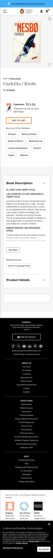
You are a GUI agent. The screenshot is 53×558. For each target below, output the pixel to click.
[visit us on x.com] (19, 346)
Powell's (37, 148)
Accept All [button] (44, 549)
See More (13, 249)
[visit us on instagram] (41, 346)
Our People (26, 370)
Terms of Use (26, 426)
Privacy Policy (26, 429)
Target (11, 155)
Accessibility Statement (27, 385)
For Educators (26, 471)
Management (26, 377)
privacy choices (22, 543)
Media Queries (26, 408)
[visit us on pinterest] (35, 346)
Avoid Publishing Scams (26, 444)
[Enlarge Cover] (49, 64)
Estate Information (26, 481)
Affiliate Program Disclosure (26, 440)
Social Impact (26, 381)
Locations (26, 374)
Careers (26, 388)
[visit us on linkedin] (30, 346)
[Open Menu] (5, 11)
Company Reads (26, 415)
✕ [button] (49, 524)
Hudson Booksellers (18, 148)
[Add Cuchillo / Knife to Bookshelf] (49, 18)
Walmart (24, 155)
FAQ (26, 463)
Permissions (26, 478)
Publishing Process (26, 460)
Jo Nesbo (10, 90)
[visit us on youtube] (24, 346)
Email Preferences (26, 422)
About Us (26, 363)
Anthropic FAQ (26, 447)
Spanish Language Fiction (19, 266)
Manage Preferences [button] (13, 548)
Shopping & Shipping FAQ (26, 467)
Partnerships (26, 404)
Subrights (26, 474)
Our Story (26, 367)
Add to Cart (19, 120)
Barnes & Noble (29, 134)
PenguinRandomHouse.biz (26, 419)
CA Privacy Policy (26, 433)
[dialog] (26, 539)
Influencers (26, 411)
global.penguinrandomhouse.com (26, 350)
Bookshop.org (35, 141)
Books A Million (15, 141)
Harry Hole (15, 78)
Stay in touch (28, 337)
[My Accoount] (41, 11)
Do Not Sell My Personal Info (27, 437)
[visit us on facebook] (13, 346)
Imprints (26, 392)
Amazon (12, 134)
